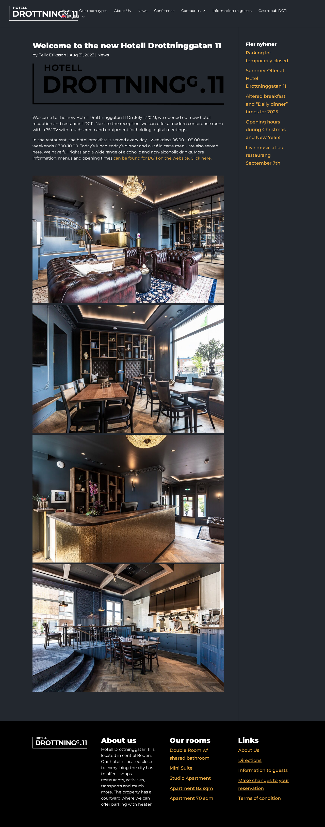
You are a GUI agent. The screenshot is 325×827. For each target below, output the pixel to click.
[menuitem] (73, 17)
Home (66, 10)
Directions (250, 760)
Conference (164, 10)
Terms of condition (259, 798)
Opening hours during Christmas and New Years (266, 129)
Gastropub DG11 (272, 10)
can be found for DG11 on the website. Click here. (162, 158)
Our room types (93, 10)
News (142, 10)
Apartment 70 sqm (191, 798)
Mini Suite (181, 768)
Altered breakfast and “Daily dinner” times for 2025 (267, 104)
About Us (122, 10)
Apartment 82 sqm (191, 788)
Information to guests (232, 10)
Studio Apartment (190, 778)
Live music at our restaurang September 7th (265, 155)
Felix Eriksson (52, 55)
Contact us (191, 10)
